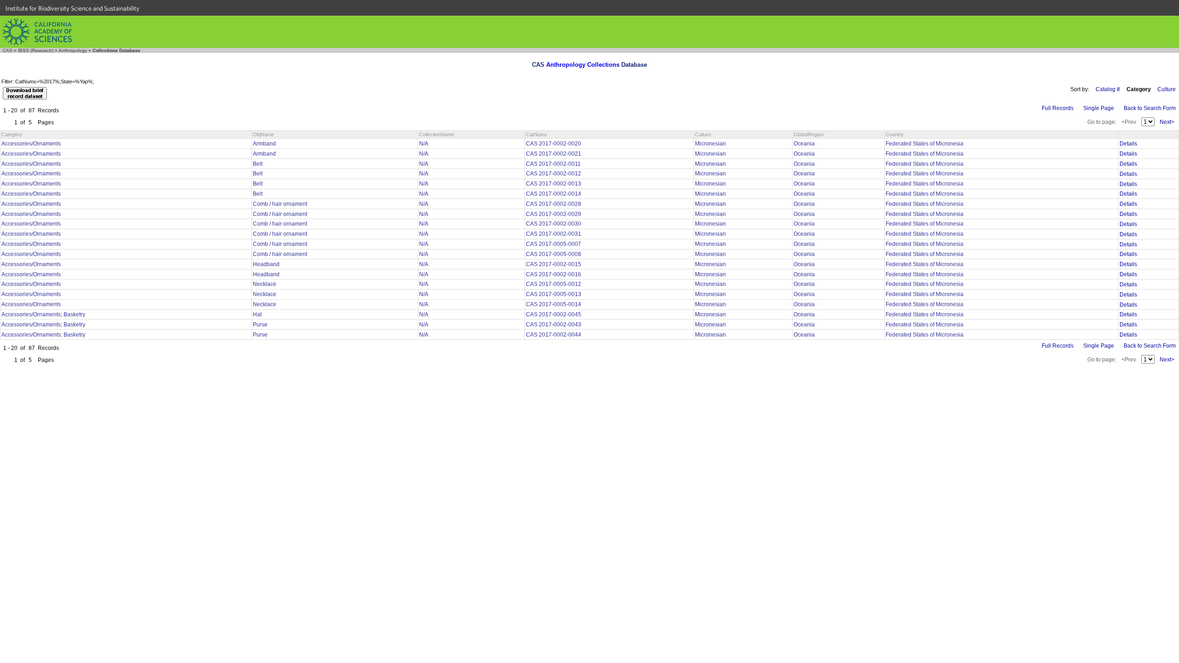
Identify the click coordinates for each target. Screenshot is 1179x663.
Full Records (1058, 108)
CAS (7, 50)
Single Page (1098, 108)
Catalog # (1108, 89)
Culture (1166, 89)
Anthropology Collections (582, 64)
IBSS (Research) (35, 50)
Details (1128, 143)
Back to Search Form (1150, 108)
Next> (1167, 122)
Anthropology (72, 50)
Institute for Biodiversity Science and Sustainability (73, 8)
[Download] (25, 93)
